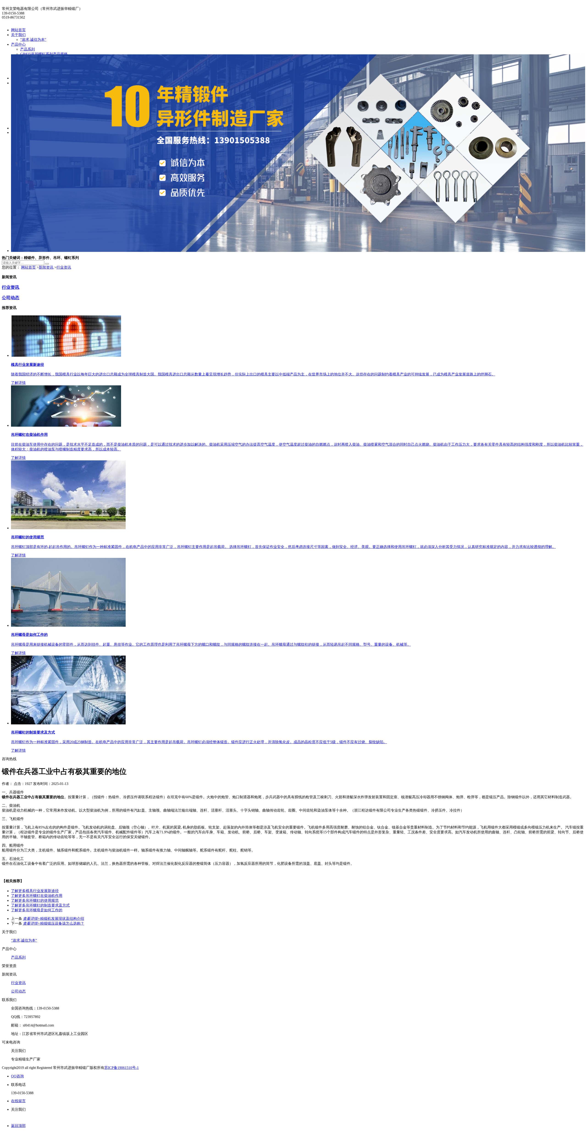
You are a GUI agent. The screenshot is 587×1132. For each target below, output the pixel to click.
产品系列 (27, 49)
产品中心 (18, 44)
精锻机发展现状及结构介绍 (53, 919)
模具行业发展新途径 (35, 891)
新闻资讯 (46, 267)
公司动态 (10, 297)
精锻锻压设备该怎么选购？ (53, 923)
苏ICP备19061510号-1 (121, 1068)
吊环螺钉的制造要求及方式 (40, 905)
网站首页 (18, 30)
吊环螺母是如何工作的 (36, 910)
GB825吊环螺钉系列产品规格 (44, 54)
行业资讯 (63, 267)
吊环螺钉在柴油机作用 (36, 896)
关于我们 (18, 35)
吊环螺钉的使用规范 (35, 900)
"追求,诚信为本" (33, 40)
